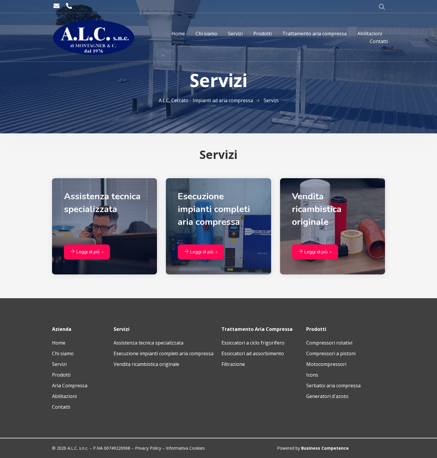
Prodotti (61, 375)
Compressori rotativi (329, 342)
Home (58, 342)
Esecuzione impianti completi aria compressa (163, 353)
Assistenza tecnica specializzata (148, 342)
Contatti (61, 407)
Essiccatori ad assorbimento (252, 353)
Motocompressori (326, 364)
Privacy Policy (148, 448)
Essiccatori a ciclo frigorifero (252, 342)
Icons (312, 375)
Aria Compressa (69, 385)
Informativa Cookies (185, 448)
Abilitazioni (64, 396)
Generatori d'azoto (327, 396)
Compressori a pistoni (331, 353)
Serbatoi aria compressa (333, 385)
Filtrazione (233, 364)
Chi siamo (63, 353)
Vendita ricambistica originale (146, 364)
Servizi (59, 364)
